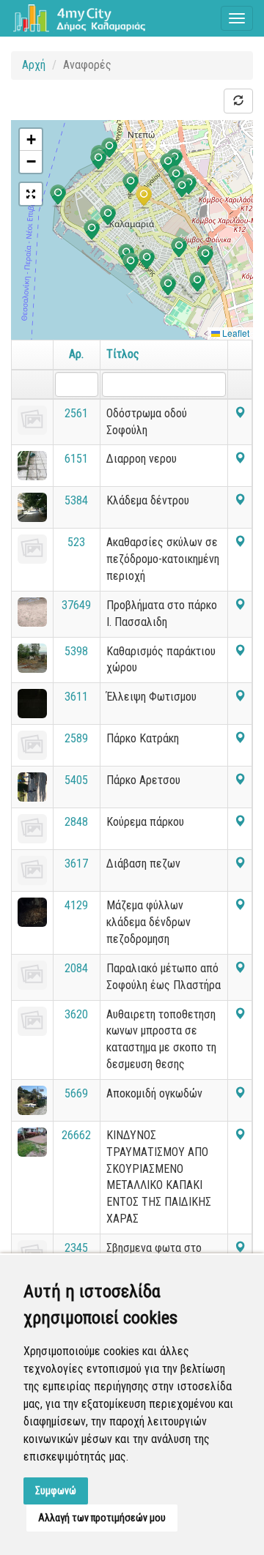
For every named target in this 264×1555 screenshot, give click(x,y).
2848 (76, 822)
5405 (76, 780)
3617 (76, 863)
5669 (76, 1093)
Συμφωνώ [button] (55, 1490)
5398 (76, 651)
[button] (108, 216)
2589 (76, 738)
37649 (76, 605)
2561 (76, 413)
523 (76, 542)
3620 (76, 1014)
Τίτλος (122, 354)
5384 (76, 500)
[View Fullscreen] (31, 194)
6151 (76, 459)
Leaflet (234, 333)
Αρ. (76, 354)
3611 (76, 697)
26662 (76, 1135)
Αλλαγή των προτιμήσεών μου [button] (102, 1518)
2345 (76, 1248)
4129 (76, 905)
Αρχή (33, 65)
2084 (76, 968)
